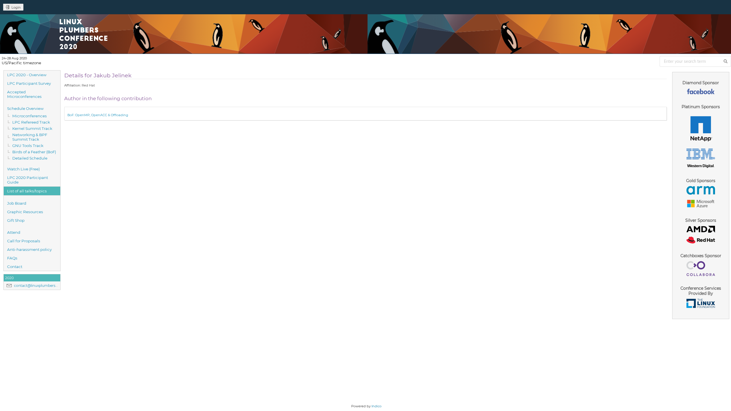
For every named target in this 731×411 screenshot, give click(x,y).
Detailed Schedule (29, 158)
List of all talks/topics (27, 191)
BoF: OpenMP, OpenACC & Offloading (97, 115)
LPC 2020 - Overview (27, 74)
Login (16, 7)
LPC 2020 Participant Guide (27, 179)
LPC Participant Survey (29, 83)
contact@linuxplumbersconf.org (42, 285)
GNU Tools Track (27, 145)
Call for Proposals (23, 241)
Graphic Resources (25, 211)
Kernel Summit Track (32, 128)
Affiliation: (72, 85)
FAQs (12, 258)
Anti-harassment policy (29, 249)
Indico (376, 406)
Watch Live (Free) (23, 169)
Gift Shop (16, 220)
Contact (14, 266)
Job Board (16, 203)
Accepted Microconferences (24, 94)
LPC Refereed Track (31, 122)
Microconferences (29, 116)
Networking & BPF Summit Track (29, 137)
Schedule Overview (25, 108)
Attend (13, 232)
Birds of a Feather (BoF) (34, 152)
